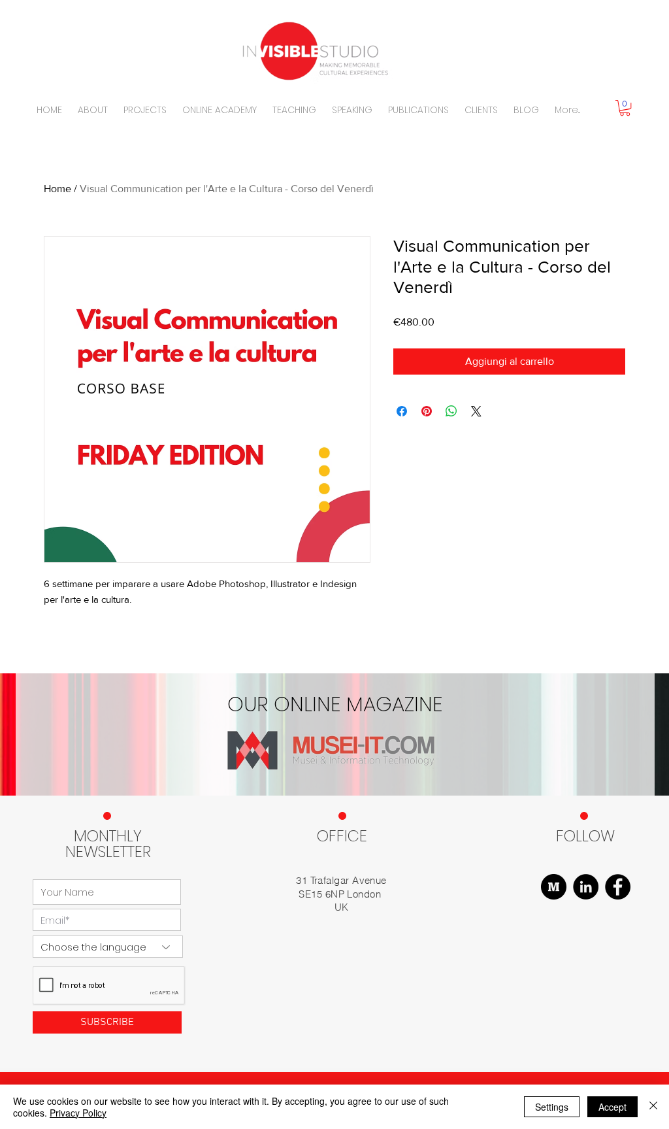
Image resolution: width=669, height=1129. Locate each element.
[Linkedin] (585, 887)
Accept (612, 1106)
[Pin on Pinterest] (426, 411)
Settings (551, 1106)
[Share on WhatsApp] (451, 411)
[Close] (653, 1107)
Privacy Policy (78, 1112)
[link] (624, 108)
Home (57, 188)
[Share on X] (476, 411)
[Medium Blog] (553, 887)
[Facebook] (617, 887)
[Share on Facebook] (402, 411)
